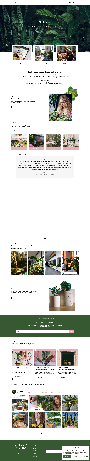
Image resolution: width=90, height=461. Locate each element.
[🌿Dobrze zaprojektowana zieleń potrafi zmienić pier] (20, 403)
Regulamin (35, 456)
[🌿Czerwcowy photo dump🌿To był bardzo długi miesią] (20, 420)
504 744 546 (17, 456)
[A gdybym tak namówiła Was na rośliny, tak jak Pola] (53, 403)
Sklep (61, 2)
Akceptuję (67, 456)
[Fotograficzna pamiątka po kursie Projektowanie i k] (70, 420)
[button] (87, 447)
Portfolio (42, 2)
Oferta (38, 2)
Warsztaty (47, 2)
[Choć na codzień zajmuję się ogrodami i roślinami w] (70, 403)
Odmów (75, 456)
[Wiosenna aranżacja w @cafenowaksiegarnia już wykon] (53, 420)
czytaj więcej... (40, 377)
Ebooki (34, 450)
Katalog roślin (55, 2)
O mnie (34, 2)
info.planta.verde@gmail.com (20, 453)
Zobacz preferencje (84, 456)
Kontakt (64, 2)
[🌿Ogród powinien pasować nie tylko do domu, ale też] (37, 403)
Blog (51, 2)
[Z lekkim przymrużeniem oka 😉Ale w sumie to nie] (37, 420)
